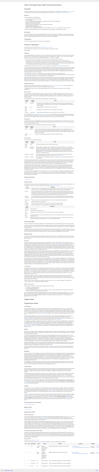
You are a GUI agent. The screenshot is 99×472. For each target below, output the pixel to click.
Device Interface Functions (30, 404)
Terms (12, 470)
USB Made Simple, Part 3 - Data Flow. (46, 47)
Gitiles (6, 470)
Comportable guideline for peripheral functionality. (61, 12)
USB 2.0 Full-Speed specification (57, 85)
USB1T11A (70, 416)
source (97, 470)
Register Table (28, 409)
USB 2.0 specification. (70, 11)
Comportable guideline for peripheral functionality (41, 114)
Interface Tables (28, 179)
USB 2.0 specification (58, 155)
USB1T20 (25, 417)
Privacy (9, 470)
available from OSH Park (35, 440)
